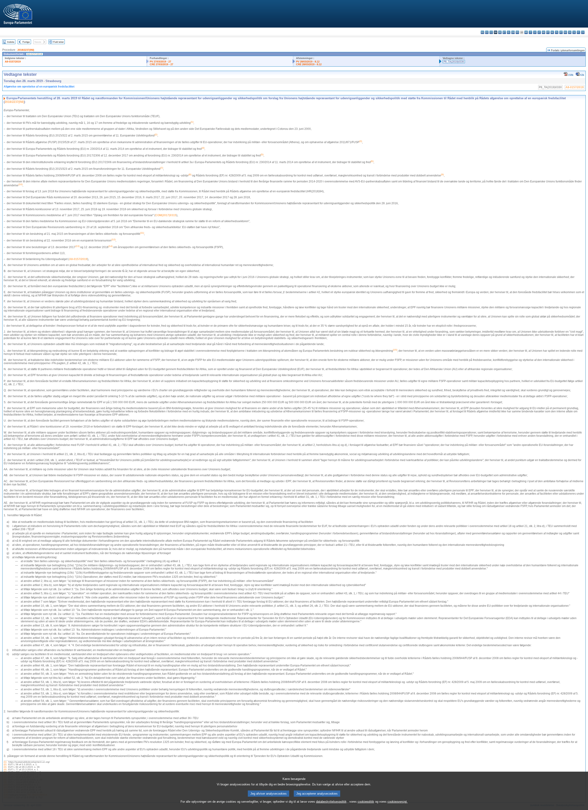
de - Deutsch (500, 32)
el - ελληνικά (508, 32)
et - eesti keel (504, 32)
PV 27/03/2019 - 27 (160, 61)
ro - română (565, 32)
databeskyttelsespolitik (331, 801)
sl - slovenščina (574, 32)
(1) (5, 762)
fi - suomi (578, 32)
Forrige (26, 42)
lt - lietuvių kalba (539, 32)
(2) (5, 764)
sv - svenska (583, 32)
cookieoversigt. (397, 801)
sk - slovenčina (569, 32)
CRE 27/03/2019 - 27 (161, 64)
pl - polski (556, 32)
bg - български (482, 32)
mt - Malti (548, 32)
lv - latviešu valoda (535, 32)
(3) (5, 767)
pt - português (561, 32)
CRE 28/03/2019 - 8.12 (309, 64)
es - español (487, 32)
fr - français (517, 32)
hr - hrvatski (526, 32)
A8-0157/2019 (13, 61)
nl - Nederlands (552, 32)
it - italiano (530, 32)
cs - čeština (491, 32)
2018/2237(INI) (25, 49)
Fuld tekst (58, 42)
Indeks (10, 42)
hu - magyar (543, 32)
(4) (5, 769)
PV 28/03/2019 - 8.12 (307, 61)
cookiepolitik (366, 801)
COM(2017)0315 (165, 215)
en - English (513, 32)
